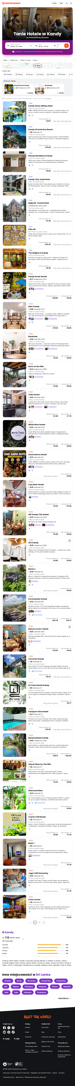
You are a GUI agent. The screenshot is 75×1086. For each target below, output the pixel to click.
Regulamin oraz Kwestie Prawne (41, 1073)
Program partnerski (64, 1051)
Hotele (27, 1032)
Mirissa (55, 987)
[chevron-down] (23, 939)
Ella (5, 987)
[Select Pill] (66, 3)
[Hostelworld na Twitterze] (8, 1027)
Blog (43, 1032)
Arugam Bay (46, 981)
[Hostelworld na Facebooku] (4, 1027)
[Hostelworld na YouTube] (4, 1032)
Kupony (54, 1073)
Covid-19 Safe (38, 615)
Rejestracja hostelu (64, 1046)
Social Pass (45, 1027)
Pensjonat (28, 1037)
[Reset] (31, 45)
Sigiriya (16, 987)
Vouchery (61, 1073)
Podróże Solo (46, 1046)
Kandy (19, 981)
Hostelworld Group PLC (64, 1027)
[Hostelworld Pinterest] (8, 1032)
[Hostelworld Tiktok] (13, 1032)
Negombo (67, 987)
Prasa (59, 1032)
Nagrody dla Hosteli (48, 1041)
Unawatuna (41, 992)
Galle (6, 992)
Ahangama (29, 987)
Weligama (42, 987)
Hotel (30, 103)
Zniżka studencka (47, 1051)
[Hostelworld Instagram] (13, 1027)
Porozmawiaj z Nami (31, 1046)
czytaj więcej (47, 98)
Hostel (31, 274)
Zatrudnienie (62, 1037)
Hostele (27, 1027)
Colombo (7, 981)
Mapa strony (20, 1077)
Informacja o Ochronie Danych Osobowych (16, 1073)
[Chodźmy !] (66, 45)
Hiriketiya (27, 992)
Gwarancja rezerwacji (48, 1037)
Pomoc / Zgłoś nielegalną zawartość (31, 1051)
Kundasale (31, 981)
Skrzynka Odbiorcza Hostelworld (64, 1055)
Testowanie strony (8, 1077)
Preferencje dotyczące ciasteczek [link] (35, 1077)
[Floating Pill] (30, 922)
